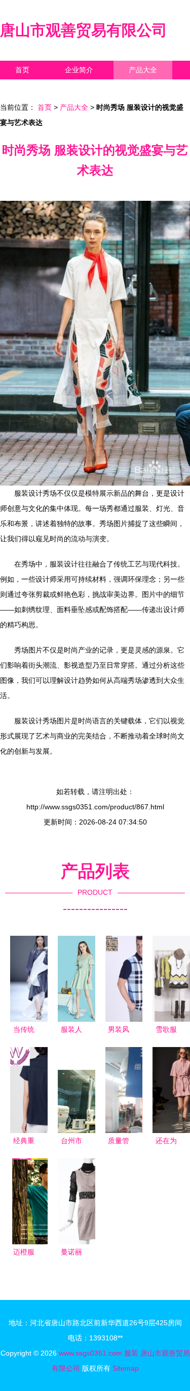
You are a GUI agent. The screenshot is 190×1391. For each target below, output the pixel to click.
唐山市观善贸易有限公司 (83, 30)
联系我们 (29, 88)
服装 (131, 1353)
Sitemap (125, 1368)
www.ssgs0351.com (90, 1353)
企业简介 (79, 70)
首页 (22, 70)
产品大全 (143, 70)
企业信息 (93, 88)
